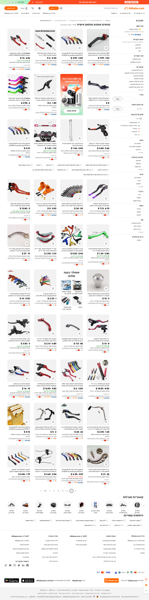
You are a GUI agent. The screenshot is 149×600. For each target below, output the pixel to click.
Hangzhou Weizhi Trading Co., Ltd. (45, 258)
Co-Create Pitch (139, 545)
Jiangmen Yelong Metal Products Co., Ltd (18, 303)
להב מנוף (102, 520)
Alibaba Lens (132, 580)
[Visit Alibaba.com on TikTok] (5, 565)
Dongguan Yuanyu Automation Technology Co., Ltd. (98, 396)
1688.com (52, 590)
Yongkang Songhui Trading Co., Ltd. (18, 67)
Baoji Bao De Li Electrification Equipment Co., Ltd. (71, 348)
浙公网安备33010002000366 (110, 597)
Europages (106, 590)
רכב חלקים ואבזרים (96, 20)
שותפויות (26, 557)
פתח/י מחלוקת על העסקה (49, 549)
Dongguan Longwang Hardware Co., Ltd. (98, 62)
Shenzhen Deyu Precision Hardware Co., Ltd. (45, 348)
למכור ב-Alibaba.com (22, 540)
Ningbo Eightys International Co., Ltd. (45, 395)
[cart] (32, 8)
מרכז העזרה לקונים (52, 540)
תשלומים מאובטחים (109, 540)
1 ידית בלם (118, 525)
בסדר (117, 99)
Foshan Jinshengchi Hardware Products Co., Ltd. (71, 263)
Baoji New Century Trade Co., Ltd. (19, 258)
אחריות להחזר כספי (109, 545)
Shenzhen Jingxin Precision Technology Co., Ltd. (45, 62)
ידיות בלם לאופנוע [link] (46, 20)
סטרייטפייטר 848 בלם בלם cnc (41, 170)
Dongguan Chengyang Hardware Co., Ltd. (45, 303)
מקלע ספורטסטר (44, 520)
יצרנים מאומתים (81, 540)
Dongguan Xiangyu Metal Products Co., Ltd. (45, 112)
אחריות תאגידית (139, 549)
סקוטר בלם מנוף (135, 520)
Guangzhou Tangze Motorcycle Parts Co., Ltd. (71, 396)
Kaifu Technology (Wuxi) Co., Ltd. (98, 107)
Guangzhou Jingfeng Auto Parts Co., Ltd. (71, 436)
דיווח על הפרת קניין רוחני (50, 557)
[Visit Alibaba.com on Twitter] (19, 565)
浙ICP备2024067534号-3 (130, 597)
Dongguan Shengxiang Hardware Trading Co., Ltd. (98, 262)
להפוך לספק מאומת (22, 553)
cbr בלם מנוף (61, 170)
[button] (61, 8)
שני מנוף (48, 165)
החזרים (55, 553)
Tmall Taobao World (63, 590)
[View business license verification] (94, 597)
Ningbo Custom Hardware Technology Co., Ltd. (45, 436)
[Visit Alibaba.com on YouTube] (10, 565)
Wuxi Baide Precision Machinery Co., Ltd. (71, 213)
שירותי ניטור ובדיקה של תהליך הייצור (104, 557)
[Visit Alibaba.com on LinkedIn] (23, 565)
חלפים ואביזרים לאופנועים (77, 20)
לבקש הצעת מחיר (81, 545)
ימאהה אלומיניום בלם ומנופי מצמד (96, 165)
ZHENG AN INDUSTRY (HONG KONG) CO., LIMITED (71, 62)
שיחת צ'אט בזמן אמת (51, 545)
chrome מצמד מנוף (24, 165)
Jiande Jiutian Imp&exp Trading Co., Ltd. (98, 350)
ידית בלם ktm (104, 525)
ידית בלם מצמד (89, 525)
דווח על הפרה (53, 561)
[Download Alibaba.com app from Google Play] (11, 580)
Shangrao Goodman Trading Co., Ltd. (98, 156)
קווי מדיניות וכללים (110, 561)
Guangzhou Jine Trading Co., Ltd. (98, 438)
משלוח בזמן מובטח (109, 549)
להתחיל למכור (24, 545)
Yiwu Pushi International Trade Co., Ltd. (18, 353)
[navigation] (128, 256)
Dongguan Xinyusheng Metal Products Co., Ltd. (18, 107)
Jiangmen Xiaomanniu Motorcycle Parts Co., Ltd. (98, 213)
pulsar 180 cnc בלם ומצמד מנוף (81, 170)
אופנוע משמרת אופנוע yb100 (84, 520)
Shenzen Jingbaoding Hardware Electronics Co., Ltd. (98, 303)
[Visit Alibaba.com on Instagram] (14, 565)
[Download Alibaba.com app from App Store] (27, 580)
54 (45, 491)
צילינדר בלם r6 (102, 170)
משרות (142, 553)
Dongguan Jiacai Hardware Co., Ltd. (45, 213)
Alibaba (107, 20)
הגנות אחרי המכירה (109, 553)
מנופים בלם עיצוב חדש (63, 520)
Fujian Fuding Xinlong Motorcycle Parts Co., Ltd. (18, 217)
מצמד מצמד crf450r (133, 525)
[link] (146, 579)
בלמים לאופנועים (60, 20)
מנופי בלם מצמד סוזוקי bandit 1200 (68, 165)
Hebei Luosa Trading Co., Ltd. (73, 153)
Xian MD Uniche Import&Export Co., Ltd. (18, 395)
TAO (91, 590)
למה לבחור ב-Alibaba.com (136, 540)
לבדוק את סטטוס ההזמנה (21, 549)
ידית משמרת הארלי (117, 520)
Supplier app (77, 580)
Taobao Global (83, 590)
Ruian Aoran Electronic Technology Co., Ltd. (45, 157)
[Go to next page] (41, 491)
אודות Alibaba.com (138, 536)
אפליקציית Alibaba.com (45, 580)
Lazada (74, 590)
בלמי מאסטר (29, 520)
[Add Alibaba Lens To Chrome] (111, 580)
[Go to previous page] (76, 491)
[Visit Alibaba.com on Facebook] (27, 565)
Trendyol (98, 590)
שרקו (38, 165)
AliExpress (43, 590)
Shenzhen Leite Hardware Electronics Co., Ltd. (18, 155)
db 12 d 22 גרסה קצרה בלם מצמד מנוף (95, 174)
